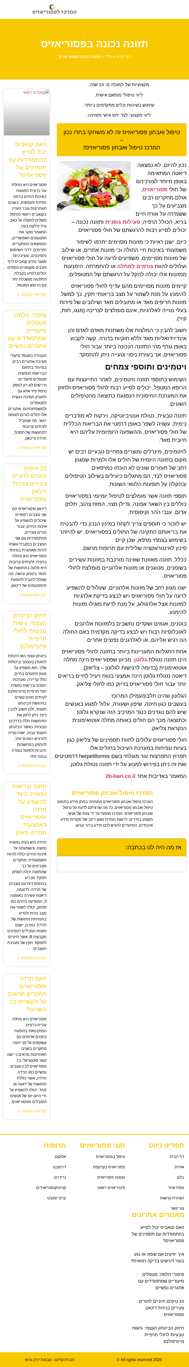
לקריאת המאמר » (32, 294)
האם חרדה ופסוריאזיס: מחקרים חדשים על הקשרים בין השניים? (27, 994)
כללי (108, 57)
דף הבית (123, 57)
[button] (135, 9)
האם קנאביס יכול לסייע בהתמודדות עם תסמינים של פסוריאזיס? (28, 159)
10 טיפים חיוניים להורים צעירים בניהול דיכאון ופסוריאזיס (29, 483)
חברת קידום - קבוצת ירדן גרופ (50, 1360)
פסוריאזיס (154, 189)
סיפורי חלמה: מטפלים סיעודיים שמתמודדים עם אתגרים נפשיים (27, 330)
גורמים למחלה (135, 266)
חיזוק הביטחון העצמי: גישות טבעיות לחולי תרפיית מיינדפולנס (30, 630)
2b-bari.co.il (121, 776)
